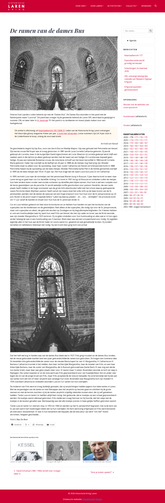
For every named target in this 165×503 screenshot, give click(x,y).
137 (136, 166)
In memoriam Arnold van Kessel (97, 462)
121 (136, 177)
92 (138, 198)
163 (145, 146)
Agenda (132, 40)
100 (141, 192)
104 (141, 189)
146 (131, 160)
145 (136, 160)
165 (136, 146)
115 (145, 180)
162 (131, 148)
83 (142, 204)
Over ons (80, 6)
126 (131, 175)
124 (141, 175)
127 (145, 172)
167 (145, 143)
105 (136, 189)
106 (131, 189)
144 (141, 160)
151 (145, 154)
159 (145, 148)
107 (145, 186)
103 (145, 189)
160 (141, 148)
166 (131, 146)
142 (131, 163)
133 (136, 169)
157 (136, 151)
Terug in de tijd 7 (54, 462)
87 (142, 201)
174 (131, 140)
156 (141, 151)
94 (131, 198)
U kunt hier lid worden (67, 133)
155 (145, 151)
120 (141, 177)
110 (131, 186)
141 (136, 163)
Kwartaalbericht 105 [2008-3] (52, 130)
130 (131, 172)
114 (131, 183)
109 (136, 186)
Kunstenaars (129, 116)
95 (142, 195)
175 (145, 137)
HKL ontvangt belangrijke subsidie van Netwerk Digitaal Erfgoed (137, 79)
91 (142, 198)
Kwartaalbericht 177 (133, 55)
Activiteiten (114, 6)
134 (131, 169)
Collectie (131, 6)
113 (136, 183)
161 (136, 148)
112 (141, 183)
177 (136, 137)
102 (131, 192)
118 (131, 180)
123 (145, 175)
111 (145, 183)
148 (141, 157)
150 (131, 157)
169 (136, 143)
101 (136, 192)
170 (131, 143)
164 (141, 146)
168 (141, 143)
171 (145, 140)
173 (136, 140)
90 (131, 201)
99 (145, 192)
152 (141, 154)
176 (141, 137)
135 (145, 166)
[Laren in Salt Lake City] (27, 451)
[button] (155, 6)
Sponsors (146, 6)
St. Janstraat (42, 120)
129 (136, 172)
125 (136, 175)
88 (138, 201)
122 (131, 177)
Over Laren (96, 6)
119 (145, 177)
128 (141, 172)
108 (141, 186)
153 (136, 154)
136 (141, 166)
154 (131, 154)
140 (141, 163)
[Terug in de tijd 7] (63, 451)
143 (145, 160)
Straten (126, 125)
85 (134, 204)
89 (134, 201)
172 (141, 140)
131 (145, 169)
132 (141, 169)
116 (141, 180)
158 (131, 151)
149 (136, 157)
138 (131, 166)
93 (134, 198)
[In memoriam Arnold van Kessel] (100, 451)
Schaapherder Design (92, 499)
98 (131, 195)
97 (134, 195)
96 (138, 195)
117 (136, 180)
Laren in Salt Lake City (20, 462)
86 (131, 204)
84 (138, 204)
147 (145, 157)
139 (145, 163)
